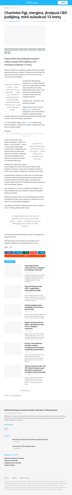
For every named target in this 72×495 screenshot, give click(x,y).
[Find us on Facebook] (6, 429)
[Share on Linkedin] (5, 52)
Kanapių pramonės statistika (12, 463)
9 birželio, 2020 (29, 351)
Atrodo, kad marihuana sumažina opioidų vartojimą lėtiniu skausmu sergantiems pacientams (34, 346)
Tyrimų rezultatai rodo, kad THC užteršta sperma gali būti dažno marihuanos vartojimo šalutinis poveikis (35, 369)
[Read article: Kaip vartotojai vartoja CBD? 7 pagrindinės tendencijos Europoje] (13, 291)
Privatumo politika (24, 478)
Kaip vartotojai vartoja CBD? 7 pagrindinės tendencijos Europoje (33, 288)
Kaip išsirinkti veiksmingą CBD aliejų (23, 446)
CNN (11, 247)
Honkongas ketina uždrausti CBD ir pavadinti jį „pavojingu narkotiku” (34, 268)
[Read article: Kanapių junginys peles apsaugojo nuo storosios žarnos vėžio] (13, 310)
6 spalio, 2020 (28, 311)
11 (38, 272)
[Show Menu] (5, 2)
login (9, 395)
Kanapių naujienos (16, 8)
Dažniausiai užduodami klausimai (14, 458)
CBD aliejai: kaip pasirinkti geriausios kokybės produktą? (30, 439)
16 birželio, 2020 (26, 21)
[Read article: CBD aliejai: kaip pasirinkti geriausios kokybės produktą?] (7, 441)
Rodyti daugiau (25, 390)
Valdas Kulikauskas (14, 21)
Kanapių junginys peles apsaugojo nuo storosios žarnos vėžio (34, 307)
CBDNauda (32, 2)
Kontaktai (14, 478)
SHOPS (63, 2)
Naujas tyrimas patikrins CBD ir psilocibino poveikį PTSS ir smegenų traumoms (34, 325)
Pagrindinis (7, 8)
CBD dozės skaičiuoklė (11, 460)
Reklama (6, 478)
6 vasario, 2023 (28, 292)
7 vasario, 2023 (28, 330)
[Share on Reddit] (9, 52)
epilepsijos (28, 109)
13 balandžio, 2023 (29, 272)
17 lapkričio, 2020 (29, 374)
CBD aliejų (28, 122)
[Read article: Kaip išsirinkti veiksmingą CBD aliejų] (7, 447)
